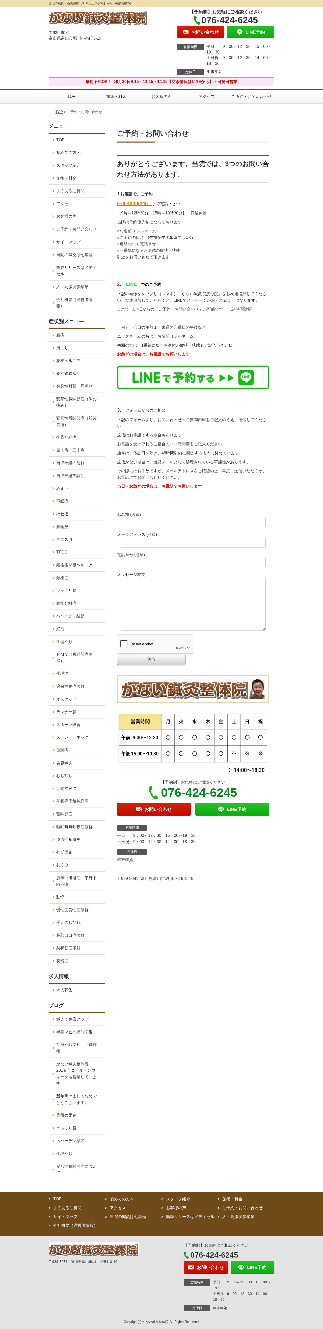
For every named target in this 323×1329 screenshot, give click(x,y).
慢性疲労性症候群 (72, 910)
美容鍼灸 (64, 763)
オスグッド (66, 699)
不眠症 (62, 501)
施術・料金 (116, 96)
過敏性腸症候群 (70, 686)
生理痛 (62, 673)
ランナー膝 (68, 712)
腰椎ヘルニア (68, 360)
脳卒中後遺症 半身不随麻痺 (76, 881)
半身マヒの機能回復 (76, 1032)
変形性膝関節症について (76, 1169)
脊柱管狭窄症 (68, 373)
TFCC (61, 552)
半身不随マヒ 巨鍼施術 (76, 1047)
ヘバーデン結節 (70, 616)
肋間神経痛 (66, 788)
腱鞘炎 (62, 526)
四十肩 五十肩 (70, 450)
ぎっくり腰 (66, 1128)
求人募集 (64, 990)
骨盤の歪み (66, 1115)
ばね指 (62, 514)
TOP (71, 96)
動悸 (60, 897)
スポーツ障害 (68, 725)
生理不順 (64, 642)
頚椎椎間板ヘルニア (74, 565)
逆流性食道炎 (68, 839)
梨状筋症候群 (68, 948)
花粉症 (62, 961)
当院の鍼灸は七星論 (74, 255)
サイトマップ (68, 242)
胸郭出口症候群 (70, 935)
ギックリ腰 (66, 590)
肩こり (62, 348)
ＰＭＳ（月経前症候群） (74, 657)
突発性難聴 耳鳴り (76, 386)
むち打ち (64, 775)
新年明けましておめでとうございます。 (76, 1099)
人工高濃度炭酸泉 (78, 287)
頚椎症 (62, 578)
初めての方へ (68, 152)
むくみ (62, 865)
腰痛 (60, 335)
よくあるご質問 (70, 191)
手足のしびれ (68, 922)
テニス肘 (64, 539)
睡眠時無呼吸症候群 (74, 827)
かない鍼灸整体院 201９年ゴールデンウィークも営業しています (76, 1074)
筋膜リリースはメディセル (76, 270)
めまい (62, 488)
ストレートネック (72, 737)
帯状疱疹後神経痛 (72, 801)
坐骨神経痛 (66, 437)
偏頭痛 (62, 750)
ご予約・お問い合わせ (251, 96)
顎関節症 (64, 814)
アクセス (207, 96)
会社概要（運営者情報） (74, 302)
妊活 (60, 629)
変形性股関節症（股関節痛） (76, 421)
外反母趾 (64, 852)
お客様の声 (161, 96)
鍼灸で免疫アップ (72, 1019)
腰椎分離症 (66, 603)
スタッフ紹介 (68, 165)
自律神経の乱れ (70, 463)
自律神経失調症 (70, 476)
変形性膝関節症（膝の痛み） (76, 402)
